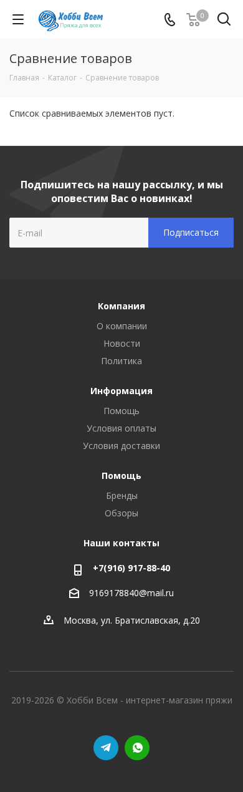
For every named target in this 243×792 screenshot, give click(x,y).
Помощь (121, 411)
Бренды (122, 495)
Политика (121, 361)
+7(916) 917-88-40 (131, 568)
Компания (121, 306)
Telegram (105, 747)
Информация (121, 391)
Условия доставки (121, 446)
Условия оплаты (121, 428)
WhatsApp (137, 747)
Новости (121, 343)
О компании (122, 326)
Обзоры (121, 513)
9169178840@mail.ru (131, 593)
